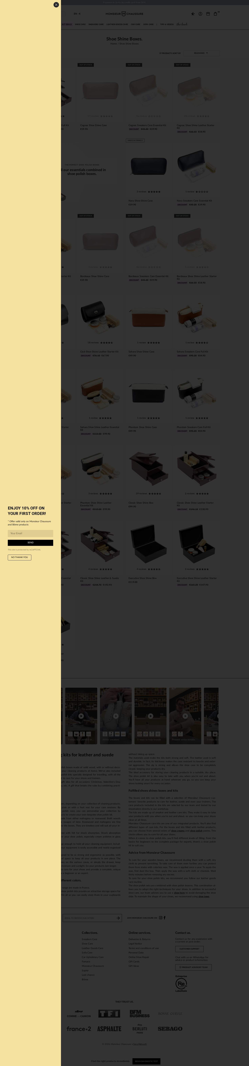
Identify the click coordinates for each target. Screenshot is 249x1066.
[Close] (56, 4)
